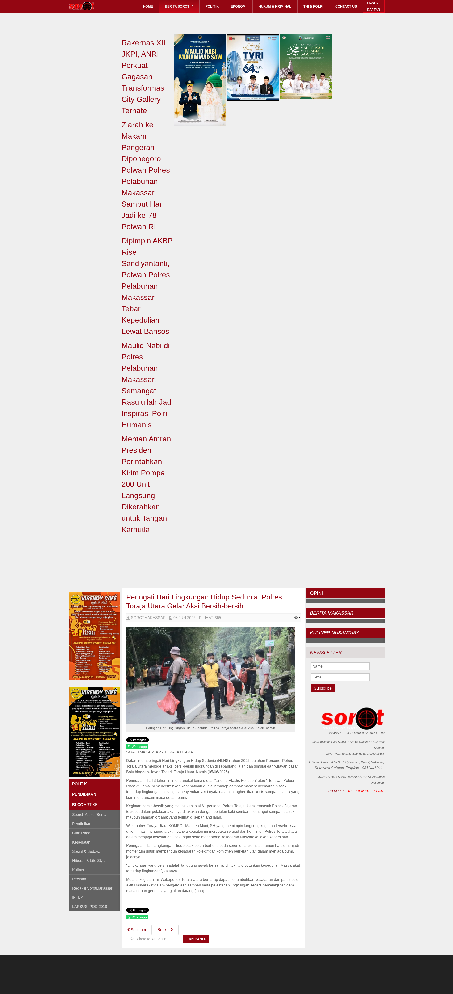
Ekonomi (239, 6)
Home (148, 6)
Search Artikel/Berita (89, 815)
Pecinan (79, 879)
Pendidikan (81, 824)
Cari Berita (196, 939)
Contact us (346, 6)
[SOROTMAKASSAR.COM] (92, 6)
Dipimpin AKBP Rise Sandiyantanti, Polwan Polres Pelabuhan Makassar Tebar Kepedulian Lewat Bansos (147, 286)
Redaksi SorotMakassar (92, 888)
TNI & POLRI (313, 6)
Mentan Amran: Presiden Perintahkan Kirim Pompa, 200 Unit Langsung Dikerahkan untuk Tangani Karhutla (147, 484)
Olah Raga (81, 833)
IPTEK (77, 897)
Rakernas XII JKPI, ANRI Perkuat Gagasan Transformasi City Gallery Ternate (144, 76)
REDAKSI (335, 791)
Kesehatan (81, 842)
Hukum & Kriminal (275, 6)
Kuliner (78, 870)
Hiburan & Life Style (89, 861)
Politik (212, 6)
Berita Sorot (177, 6)
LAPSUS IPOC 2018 (89, 907)
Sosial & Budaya (86, 851)
